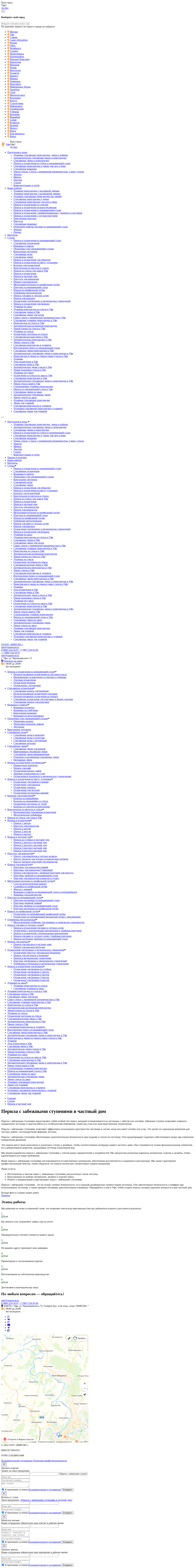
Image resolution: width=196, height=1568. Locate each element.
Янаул (13, 136)
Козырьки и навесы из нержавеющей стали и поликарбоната (45, 892)
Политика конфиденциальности (50, 1460)
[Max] (8, 1330)
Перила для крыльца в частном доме (32, 944)
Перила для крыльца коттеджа (29, 947)
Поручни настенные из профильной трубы (35, 908)
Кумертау (15, 122)
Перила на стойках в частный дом (31, 839)
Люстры (17, 180)
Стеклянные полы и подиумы (29, 737)
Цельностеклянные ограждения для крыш (35, 693)
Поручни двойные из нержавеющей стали (35, 906)
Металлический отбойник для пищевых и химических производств (48, 922)
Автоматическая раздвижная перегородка (35, 326)
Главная (11, 1098)
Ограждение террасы (24, 787)
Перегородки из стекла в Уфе (28, 323)
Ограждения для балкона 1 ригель (31, 972)
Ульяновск (15, 81)
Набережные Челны (20, 87)
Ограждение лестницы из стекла (30, 334)
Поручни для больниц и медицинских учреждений (40, 961)
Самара (13, 37)
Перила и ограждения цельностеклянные (35, 207)
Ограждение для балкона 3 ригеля (31, 977)
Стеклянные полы (22, 254)
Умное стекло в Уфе (23, 342)
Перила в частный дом (25, 276)
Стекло (17, 182)
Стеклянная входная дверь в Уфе (30, 337)
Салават (14, 51)
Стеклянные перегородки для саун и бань (35, 202)
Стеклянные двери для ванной (29, 749)
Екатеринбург (17, 56)
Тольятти (14, 73)
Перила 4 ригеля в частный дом (30, 850)
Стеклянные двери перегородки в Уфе (33, 350)
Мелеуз (13, 128)
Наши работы (14, 188)
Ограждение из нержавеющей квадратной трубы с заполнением (47, 917)
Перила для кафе (22, 768)
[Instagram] (8, 1322)
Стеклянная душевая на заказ (28, 988)
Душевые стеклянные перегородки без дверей (37, 196)
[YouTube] (8, 1325)
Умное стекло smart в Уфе (26, 383)
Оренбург (15, 89)
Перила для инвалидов (25, 281)
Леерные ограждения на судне (29, 773)
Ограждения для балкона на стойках (32, 969)
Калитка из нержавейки (25, 798)
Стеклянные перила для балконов (31, 691)
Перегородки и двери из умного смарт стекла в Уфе (40, 356)
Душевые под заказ (23, 372)
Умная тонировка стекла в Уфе (29, 370)
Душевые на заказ (22, 306)
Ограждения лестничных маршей (31, 793)
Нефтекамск (16, 106)
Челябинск (15, 48)
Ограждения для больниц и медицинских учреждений (41, 301)
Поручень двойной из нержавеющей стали (35, 875)
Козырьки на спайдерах (25, 710)
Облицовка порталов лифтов (28, 724)
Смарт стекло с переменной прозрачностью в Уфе (39, 317)
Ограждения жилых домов (27, 771)
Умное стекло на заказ (25, 397)
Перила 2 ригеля (22, 828)
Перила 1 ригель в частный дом (30, 842)
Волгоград (15, 70)
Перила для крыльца (24, 298)
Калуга (13, 100)
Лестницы (18, 726)
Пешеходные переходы (25, 765)
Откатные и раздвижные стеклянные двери (36, 757)
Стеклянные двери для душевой (30, 411)
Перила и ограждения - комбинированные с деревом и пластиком (47, 213)
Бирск (13, 131)
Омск (12, 45)
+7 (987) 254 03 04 (28, 650)
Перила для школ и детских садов (31, 295)
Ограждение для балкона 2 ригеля (31, 974)
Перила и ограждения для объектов (32, 259)
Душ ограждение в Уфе (25, 361)
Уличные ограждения (24, 680)
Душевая (18, 359)
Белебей (14, 125)
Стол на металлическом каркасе (30, 883)
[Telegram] (8, 1327)
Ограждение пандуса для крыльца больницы (36, 952)
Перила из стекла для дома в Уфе (30, 270)
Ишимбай (15, 117)
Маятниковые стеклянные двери (30, 751)
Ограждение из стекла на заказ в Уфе (32, 375)
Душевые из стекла (23, 331)
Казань (13, 42)
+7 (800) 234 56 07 (10, 652)
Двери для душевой (23, 403)
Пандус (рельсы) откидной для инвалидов (35, 861)
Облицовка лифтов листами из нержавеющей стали (40, 226)
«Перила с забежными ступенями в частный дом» (46, 1500)
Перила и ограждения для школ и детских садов (38, 928)
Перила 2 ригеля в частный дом (30, 845)
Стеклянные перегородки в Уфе (30, 378)
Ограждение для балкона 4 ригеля (31, 980)
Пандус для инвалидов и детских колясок (35, 856)
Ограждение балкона (24, 682)
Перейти (5, 1195)
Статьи (11, 237)
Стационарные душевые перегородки (33, 386)
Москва (14, 31)
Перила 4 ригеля (22, 834)
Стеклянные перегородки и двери (31, 199)
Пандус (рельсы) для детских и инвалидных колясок (40, 859)
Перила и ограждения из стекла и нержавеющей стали (41, 163)
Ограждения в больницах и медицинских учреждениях (42, 776)
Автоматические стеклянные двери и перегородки (39, 158)
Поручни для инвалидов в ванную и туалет (36, 878)
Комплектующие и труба (26, 185)
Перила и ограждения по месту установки (35, 262)
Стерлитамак (16, 103)
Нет (7, 8)
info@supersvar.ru (10, 647)
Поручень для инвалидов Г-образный (33, 870)
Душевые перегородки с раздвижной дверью (36, 193)
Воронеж (14, 65)
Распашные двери (22, 760)
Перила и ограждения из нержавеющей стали (37, 210)
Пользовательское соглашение (17, 1460)
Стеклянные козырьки (25, 169)
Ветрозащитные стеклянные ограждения (34, 812)
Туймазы (14, 111)
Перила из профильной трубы (29, 290)
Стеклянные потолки (24, 743)
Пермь (13, 67)
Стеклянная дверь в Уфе (26, 364)
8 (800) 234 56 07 (10, 650)
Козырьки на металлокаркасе (28, 715)
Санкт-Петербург (19, 40)
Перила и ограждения (24, 273)
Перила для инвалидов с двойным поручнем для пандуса (43, 872)
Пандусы (18, 221)
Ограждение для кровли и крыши (31, 782)
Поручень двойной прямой (27, 903)
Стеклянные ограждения (26, 243)
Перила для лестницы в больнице (31, 955)
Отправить (67, 1490)
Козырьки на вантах (23, 707)
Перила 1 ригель (22, 823)
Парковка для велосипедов (27, 894)
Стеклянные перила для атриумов (31, 702)
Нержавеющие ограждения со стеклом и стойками (39, 677)
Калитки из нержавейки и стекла (30, 801)
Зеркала (17, 174)
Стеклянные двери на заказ (27, 392)
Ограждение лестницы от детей (30, 804)
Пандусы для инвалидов (26, 279)
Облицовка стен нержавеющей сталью (33, 248)
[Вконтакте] (8, 1319)
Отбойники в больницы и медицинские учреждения (40, 963)
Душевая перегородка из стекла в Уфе (33, 309)
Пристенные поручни (24, 218)
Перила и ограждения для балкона (31, 304)
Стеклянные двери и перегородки (31, 160)
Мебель (17, 177)
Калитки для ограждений (26, 265)
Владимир (15, 98)
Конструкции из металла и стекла (31, 268)
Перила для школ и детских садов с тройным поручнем (42, 936)
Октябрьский (17, 109)
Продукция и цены (17, 152)
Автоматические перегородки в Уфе (32, 339)
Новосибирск (17, 53)
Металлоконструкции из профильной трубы (36, 284)
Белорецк (15, 114)
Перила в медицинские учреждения (32, 958)
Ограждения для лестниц (26, 790)
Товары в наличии (17, 457)
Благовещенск (17, 133)
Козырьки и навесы (23, 246)
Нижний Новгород (20, 59)
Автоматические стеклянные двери (32, 394)
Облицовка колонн (23, 721)
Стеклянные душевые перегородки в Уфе (35, 320)
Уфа (12, 34)
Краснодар (15, 62)
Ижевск (14, 78)
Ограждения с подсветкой (27, 685)
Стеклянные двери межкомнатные (31, 754)
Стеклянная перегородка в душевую (32, 345)
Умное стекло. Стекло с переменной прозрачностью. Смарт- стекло (48, 171)
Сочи (12, 92)
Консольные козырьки (25, 713)
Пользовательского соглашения (44, 1489)
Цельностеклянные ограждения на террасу (35, 696)
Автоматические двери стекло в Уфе (32, 367)
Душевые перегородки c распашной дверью (36, 191)
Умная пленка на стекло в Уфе (29, 328)
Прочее (17, 232)
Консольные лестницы (25, 251)
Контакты (12, 235)
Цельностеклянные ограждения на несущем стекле (40, 674)
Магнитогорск (17, 95)
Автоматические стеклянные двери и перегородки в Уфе (43, 353)
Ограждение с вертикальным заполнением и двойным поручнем (47, 930)
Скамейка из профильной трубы (30, 886)
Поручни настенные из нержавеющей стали (36, 900)
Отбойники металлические (27, 293)
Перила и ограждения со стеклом (30, 204)
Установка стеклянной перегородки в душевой (37, 408)
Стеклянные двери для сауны (28, 315)
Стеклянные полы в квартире (28, 735)
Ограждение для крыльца (26, 784)
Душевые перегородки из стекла (30, 985)
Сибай (13, 120)
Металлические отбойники (27, 815)
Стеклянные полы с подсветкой (30, 740)
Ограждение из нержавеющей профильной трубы (39, 914)
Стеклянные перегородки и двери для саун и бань (39, 166)
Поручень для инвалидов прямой (30, 867)
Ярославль (15, 84)
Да (2, 8)
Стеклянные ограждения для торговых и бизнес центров (43, 699)
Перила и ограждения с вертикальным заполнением (40, 933)
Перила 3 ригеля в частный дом (30, 848)
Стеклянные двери (23, 257)
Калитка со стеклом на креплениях (31, 806)
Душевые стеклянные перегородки (31, 400)
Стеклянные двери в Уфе (26, 312)
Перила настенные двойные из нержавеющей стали (40, 939)
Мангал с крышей (22, 889)
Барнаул (14, 76)
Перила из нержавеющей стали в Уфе (33, 389)
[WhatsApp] (8, 1316)
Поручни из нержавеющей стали (30, 287)
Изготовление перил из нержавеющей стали (36, 348)
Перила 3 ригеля (22, 831)
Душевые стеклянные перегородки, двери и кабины (40, 155)
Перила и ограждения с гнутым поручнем (35, 215)
